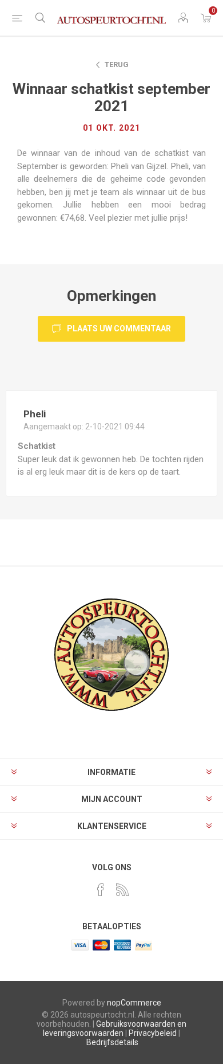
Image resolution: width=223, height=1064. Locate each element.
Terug (117, 64)
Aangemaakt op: (53, 426)
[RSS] (122, 890)
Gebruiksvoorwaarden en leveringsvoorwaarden (114, 1028)
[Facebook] (100, 890)
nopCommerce (134, 1002)
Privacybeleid (153, 1033)
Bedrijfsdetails (112, 1042)
